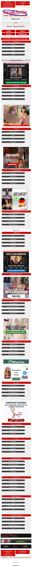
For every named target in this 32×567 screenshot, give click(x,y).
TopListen (13, 433)
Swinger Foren (13, 348)
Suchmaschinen (13, 430)
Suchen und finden (16, 424)
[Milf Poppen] (16, 411)
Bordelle (13, 242)
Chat (13, 99)
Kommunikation (16, 496)
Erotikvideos (13, 183)
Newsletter (22, 553)
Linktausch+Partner (16, 60)
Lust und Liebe (16, 170)
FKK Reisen (13, 452)
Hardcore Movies (13, 310)
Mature (13, 48)
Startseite (8, 2)
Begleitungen (13, 239)
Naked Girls (16, 565)
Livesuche (22, 2)
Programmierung (16, 515)
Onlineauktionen (13, 490)
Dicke (13, 138)
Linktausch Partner (13, 461)
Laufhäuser (13, 246)
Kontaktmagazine (13, 221)
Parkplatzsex (22, 34)
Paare (13, 54)
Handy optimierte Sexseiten (13, 506)
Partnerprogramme (13, 464)
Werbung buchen (8, 6)
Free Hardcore (13, 303)
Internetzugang (13, 487)
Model (13, 51)
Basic (13, 518)
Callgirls (13, 96)
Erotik (13, 180)
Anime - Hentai (13, 132)
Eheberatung (13, 176)
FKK (16, 439)
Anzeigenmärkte (13, 89)
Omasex (8, 34)
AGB (22, 4)
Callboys (13, 92)
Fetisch (22, 31)
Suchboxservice (8, 555)
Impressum (22, 551)
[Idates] (16, 370)
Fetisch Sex (13, 142)
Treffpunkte (16, 233)
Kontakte (16, 86)
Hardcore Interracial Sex (13, 306)
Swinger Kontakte (13, 351)
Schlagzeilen (8, 551)
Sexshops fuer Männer (13, 396)
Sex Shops (16, 383)
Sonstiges (13, 468)
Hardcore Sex (13, 313)
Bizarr (13, 135)
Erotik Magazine (16, 211)
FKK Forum (13, 448)
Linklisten (13, 427)
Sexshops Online (13, 392)
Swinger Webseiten (13, 354)
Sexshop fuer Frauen (13, 389)
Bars (13, 236)
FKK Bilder (13, 441)
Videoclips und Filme (16, 274)
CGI (13, 521)
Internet (16, 477)
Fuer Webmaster (16, 458)
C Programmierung (13, 525)
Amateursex (13, 173)
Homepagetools (13, 483)
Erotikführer (13, 218)
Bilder (13, 44)
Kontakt (8, 553)
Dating (8, 31)
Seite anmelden (8, 4)
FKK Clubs (13, 445)
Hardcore (16, 300)
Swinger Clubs (13, 344)
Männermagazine (13, 224)
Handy (13, 502)
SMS (13, 509)
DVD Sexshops (13, 385)
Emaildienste (13, 480)
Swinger (16, 341)
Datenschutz (16, 562)
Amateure (16, 41)
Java (13, 528)
